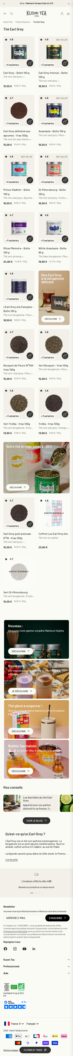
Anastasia (52, 131)
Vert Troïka (16, 423)
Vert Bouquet (53, 365)
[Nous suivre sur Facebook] (5, 949)
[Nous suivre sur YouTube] (24, 949)
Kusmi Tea (7, 22)
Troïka (49, 423)
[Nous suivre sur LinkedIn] (34, 949)
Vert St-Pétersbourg (15, 592)
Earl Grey (16, 72)
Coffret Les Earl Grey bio (53, 533)
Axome (24, 1030)
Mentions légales (10, 1050)
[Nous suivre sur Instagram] (15, 949)
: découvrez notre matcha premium (36, 5)
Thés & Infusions (22, 22)
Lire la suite (11, 859)
